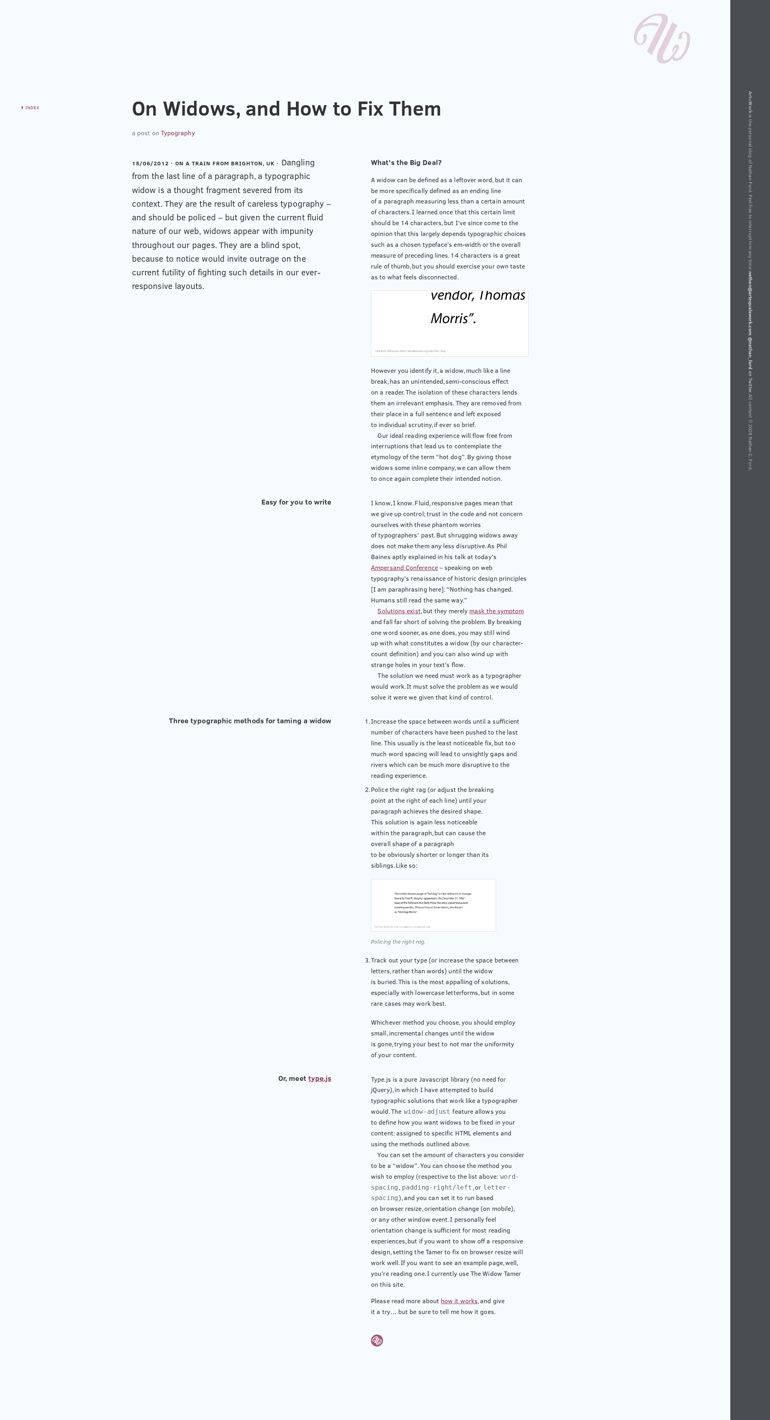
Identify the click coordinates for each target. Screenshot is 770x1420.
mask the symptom (496, 610)
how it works (459, 1300)
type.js (320, 1078)
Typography (178, 132)
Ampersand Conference (404, 567)
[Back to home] (662, 36)
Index (32, 107)
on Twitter (750, 364)
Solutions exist (398, 610)
